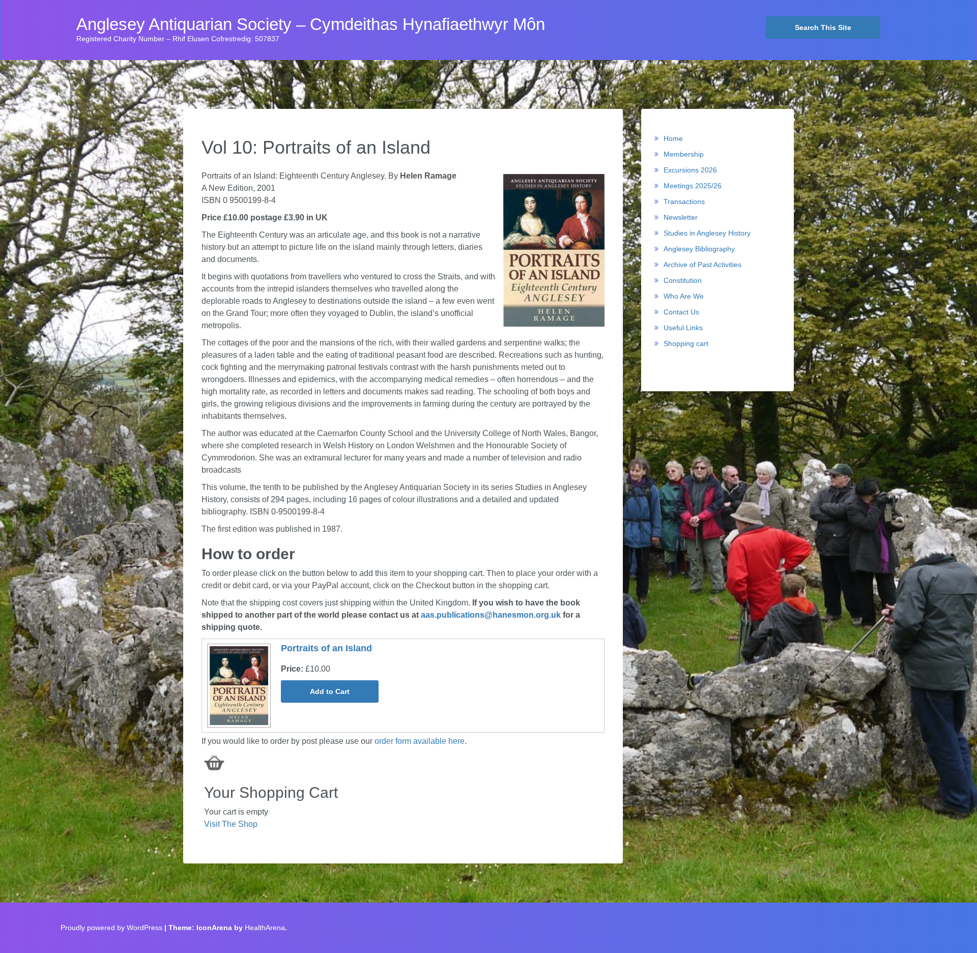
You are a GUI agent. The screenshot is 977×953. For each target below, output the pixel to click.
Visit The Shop (230, 824)
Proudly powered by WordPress (111, 927)
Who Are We (684, 296)
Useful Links (683, 328)
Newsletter (681, 217)
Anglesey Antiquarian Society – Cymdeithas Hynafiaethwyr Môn (310, 24)
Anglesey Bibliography (699, 249)
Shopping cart (686, 343)
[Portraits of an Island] (238, 685)
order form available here (420, 741)
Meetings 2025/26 (693, 186)
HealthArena (265, 927)
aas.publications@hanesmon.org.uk (491, 615)
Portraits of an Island (326, 648)
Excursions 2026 (690, 170)
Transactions (684, 201)
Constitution (683, 280)
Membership (684, 154)
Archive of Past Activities (702, 265)
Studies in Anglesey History (707, 233)
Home (673, 138)
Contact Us (681, 312)
